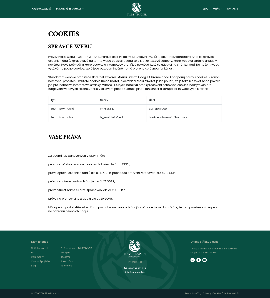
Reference (66, 266)
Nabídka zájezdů (42, 9)
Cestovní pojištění (40, 261)
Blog (205, 9)
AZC (197, 293)
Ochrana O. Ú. (231, 293)
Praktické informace (69, 9)
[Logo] (137, 9)
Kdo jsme (65, 257)
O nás (216, 9)
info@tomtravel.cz (135, 272)
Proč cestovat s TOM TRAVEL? (76, 248)
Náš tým (65, 253)
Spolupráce (67, 261)
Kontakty (232, 9)
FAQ (33, 253)
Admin (206, 293)
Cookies (216, 293)
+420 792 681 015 (137, 268)
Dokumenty (37, 257)
